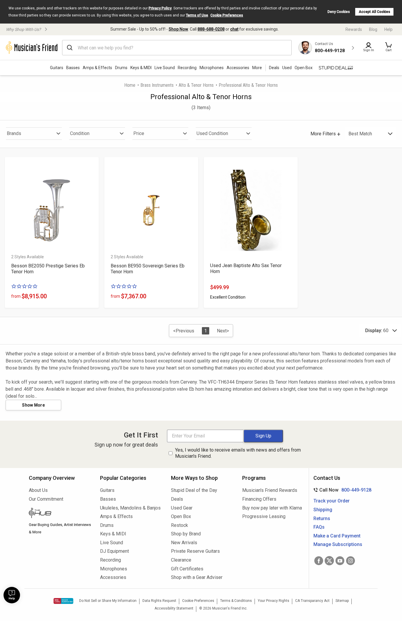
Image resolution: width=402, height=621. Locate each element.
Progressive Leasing (263, 516)
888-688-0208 (211, 29)
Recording (187, 67)
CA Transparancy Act (312, 601)
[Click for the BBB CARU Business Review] (63, 601)
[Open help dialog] (12, 595)
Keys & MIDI (141, 67)
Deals (177, 499)
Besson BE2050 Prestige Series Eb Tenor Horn (48, 268)
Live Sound (165, 67)
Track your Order (331, 501)
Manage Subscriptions (337, 544)
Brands (14, 133)
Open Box (181, 516)
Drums (121, 67)
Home (129, 85)
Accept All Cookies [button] (374, 12)
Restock (179, 525)
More (257, 67)
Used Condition (212, 133)
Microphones (212, 67)
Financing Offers (259, 499)
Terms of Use (197, 15)
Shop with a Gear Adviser (196, 577)
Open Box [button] (304, 67)
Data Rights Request (159, 601)
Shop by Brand (186, 534)
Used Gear (181, 508)
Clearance (181, 560)
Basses (73, 67)
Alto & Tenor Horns (196, 85)
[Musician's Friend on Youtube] (340, 560)
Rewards (353, 29)
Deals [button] (274, 67)
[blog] (60, 514)
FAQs (319, 527)
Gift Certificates (187, 569)
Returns (321, 518)
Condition (79, 133)
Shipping (322, 509)
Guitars (56, 67)
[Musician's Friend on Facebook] (318, 560)
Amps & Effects (97, 67)
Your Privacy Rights (273, 601)
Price (138, 133)
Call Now (341, 490)
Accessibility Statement (174, 608)
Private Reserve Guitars (195, 551)
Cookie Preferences (226, 15)
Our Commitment (46, 499)
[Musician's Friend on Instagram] (350, 560)
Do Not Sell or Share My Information (108, 601)
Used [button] (287, 67)
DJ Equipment (114, 551)
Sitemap (342, 601)
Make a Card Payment (337, 536)
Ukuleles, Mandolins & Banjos (130, 508)
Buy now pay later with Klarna (272, 508)
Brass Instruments (157, 85)
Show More (33, 405)
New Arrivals (184, 542)
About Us (38, 490)
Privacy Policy (160, 8)
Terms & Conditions (236, 601)
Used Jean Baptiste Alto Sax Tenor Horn (246, 268)
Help (388, 29)
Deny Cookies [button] (339, 12)
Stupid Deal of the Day (194, 490)
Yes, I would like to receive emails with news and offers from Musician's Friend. (238, 453)
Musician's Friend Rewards (269, 490)
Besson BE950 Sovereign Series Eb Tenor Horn (148, 268)
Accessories (238, 67)
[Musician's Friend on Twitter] (329, 560)
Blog (373, 29)
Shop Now (178, 29)
